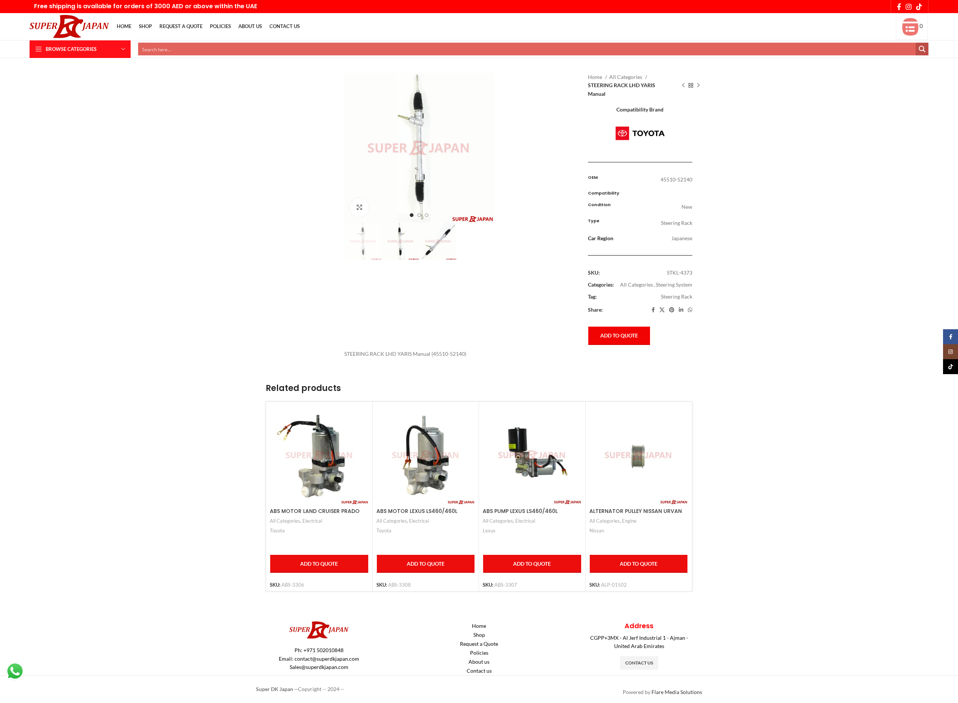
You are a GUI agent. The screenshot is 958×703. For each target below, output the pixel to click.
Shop (479, 635)
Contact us (479, 670)
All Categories (626, 77)
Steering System (674, 284)
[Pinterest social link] (672, 310)
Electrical (312, 521)
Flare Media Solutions (677, 692)
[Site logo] (69, 26)
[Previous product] (683, 85)
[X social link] (662, 310)
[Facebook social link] (899, 6)
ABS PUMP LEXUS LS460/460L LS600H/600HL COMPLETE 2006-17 (527, 514)
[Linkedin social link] (681, 310)
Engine (629, 521)
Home (595, 77)
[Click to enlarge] (359, 207)
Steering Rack (676, 296)
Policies (479, 652)
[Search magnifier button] (922, 49)
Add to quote (619, 335)
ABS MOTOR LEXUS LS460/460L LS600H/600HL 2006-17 (416, 514)
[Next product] (698, 85)
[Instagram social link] (908, 6)
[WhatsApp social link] (690, 310)
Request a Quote (479, 644)
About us (479, 661)
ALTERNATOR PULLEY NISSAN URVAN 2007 (635, 514)
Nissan (596, 531)
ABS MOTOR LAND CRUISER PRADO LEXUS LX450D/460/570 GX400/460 (317, 514)
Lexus (489, 531)
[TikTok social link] (919, 6)
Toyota (277, 531)
